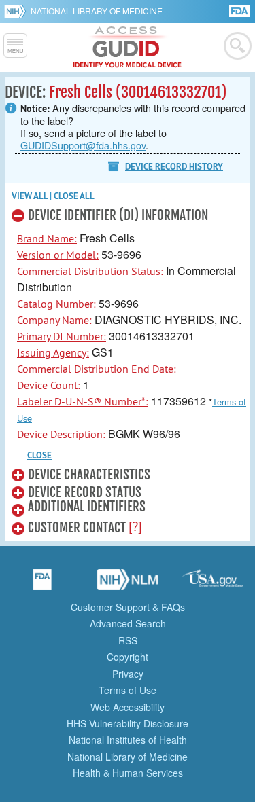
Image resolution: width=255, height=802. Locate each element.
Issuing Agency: (53, 352)
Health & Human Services (128, 773)
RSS (127, 640)
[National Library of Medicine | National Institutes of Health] (127, 584)
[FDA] (240, 10)
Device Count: (48, 385)
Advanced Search (128, 623)
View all (31, 196)
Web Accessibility (127, 707)
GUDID (127, 47)
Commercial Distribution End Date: (96, 369)
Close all (74, 196)
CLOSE (39, 455)
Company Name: (54, 320)
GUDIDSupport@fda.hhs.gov (83, 145)
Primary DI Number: (61, 336)
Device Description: (61, 434)
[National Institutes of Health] (17, 10)
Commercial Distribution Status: (90, 271)
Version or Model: (58, 254)
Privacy (127, 673)
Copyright (127, 656)
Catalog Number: (56, 303)
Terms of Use (127, 690)
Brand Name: (47, 238)
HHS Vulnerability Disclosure (127, 723)
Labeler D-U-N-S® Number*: (82, 401)
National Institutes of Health (128, 739)
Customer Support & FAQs (128, 607)
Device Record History (174, 166)
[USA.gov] (212, 584)
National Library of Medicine (97, 10)
